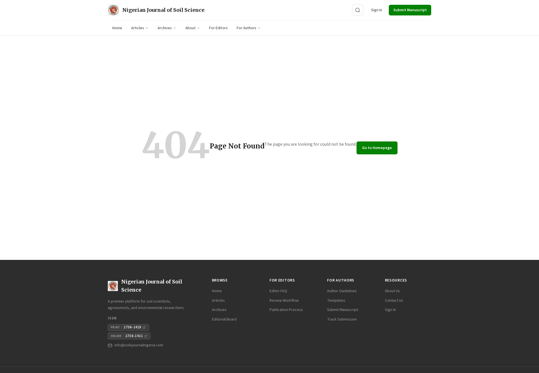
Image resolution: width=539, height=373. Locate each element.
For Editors (218, 28)
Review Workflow (284, 300)
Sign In (376, 10)
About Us (392, 291)
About (190, 28)
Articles (137, 28)
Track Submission (342, 319)
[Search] (357, 10)
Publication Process (286, 310)
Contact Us (394, 300)
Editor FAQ (278, 291)
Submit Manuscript (410, 10)
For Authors (246, 28)
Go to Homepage (377, 148)
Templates (336, 300)
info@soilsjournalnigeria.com (139, 345)
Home (117, 28)
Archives (164, 28)
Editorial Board (224, 319)
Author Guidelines (342, 291)
